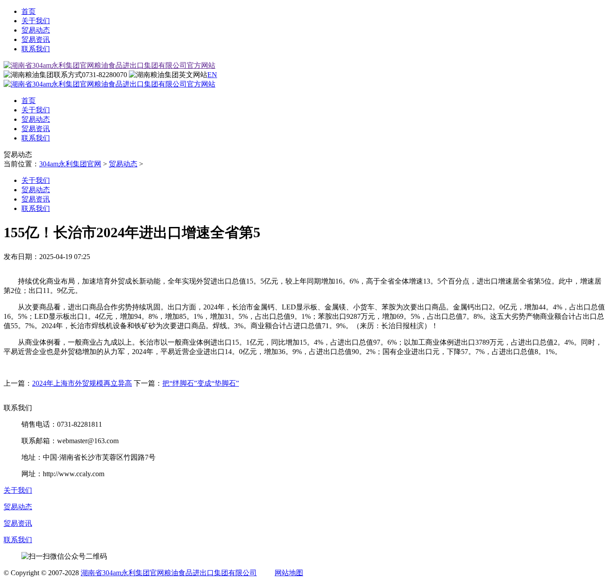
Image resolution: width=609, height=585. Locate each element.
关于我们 (35, 21)
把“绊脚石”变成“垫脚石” (200, 383)
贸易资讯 (35, 39)
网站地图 (289, 573)
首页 (28, 11)
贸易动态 (35, 30)
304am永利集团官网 (70, 164)
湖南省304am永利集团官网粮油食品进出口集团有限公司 (169, 573)
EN (212, 74)
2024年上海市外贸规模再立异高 (82, 383)
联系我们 (35, 49)
